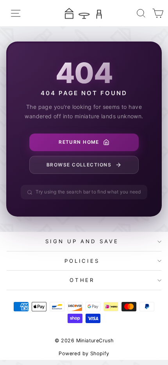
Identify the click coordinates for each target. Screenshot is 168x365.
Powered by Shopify (84, 353)
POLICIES (82, 261)
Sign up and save (82, 241)
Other (82, 280)
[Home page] (84, 13)
